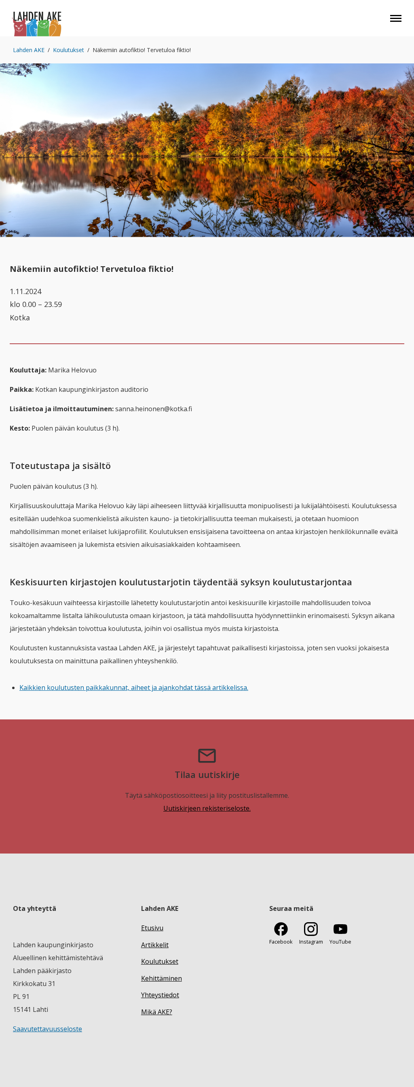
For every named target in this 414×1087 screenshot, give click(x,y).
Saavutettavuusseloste (47, 1028)
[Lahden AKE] (37, 18)
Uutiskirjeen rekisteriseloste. (207, 808)
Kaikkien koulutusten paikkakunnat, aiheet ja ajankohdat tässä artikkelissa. (133, 687)
